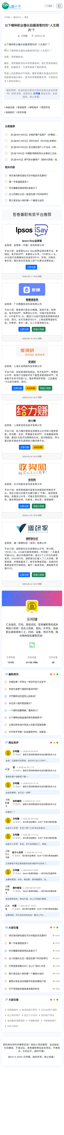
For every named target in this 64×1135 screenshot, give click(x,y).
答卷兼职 (32, 1047)
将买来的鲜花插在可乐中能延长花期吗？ (28, 175)
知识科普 (22, 112)
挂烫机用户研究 (29, 1009)
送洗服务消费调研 (16, 1020)
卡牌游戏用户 (49, 1020)
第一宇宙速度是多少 (19, 181)
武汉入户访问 (30, 1015)
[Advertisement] (32, 1102)
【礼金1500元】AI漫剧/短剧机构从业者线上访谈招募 (35, 153)
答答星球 (22, 107)
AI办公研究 (12, 1025)
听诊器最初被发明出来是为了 (23, 187)
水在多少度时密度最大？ (21, 703)
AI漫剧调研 (34, 1020)
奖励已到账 (38, 329)
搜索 (50, 6)
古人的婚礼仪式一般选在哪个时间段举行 (28, 194)
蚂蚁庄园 (10, 107)
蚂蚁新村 (10, 112)
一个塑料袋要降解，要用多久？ (24, 710)
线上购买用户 (13, 1015)
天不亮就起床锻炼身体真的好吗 (24, 988)
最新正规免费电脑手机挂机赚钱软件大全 (39, 754)
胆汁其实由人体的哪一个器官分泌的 (26, 200)
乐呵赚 (26, 1056)
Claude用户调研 (49, 1009)
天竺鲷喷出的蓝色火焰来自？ (23, 696)
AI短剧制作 (12, 1009)
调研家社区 (32, 538)
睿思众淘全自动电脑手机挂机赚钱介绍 (27, 981)
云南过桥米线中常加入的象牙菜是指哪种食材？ (29, 724)
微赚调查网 (32, 299)
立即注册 (31, 267)
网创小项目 (37, 1044)
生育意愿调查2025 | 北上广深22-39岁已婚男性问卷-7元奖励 (29, 965)
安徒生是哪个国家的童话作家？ (24, 688)
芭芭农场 (45, 107)
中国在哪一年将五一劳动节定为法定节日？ (29, 681)
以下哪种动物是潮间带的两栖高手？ (26, 717)
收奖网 (32, 479)
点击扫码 (31, 388)
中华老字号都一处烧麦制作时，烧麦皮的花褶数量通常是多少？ (29, 731)
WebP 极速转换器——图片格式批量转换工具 (41, 873)
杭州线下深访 (47, 1015)
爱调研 (32, 362)
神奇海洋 (33, 107)
